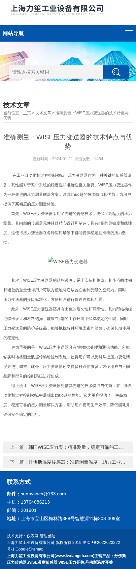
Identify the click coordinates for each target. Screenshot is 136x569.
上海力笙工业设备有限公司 (30, 542)
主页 (27, 113)
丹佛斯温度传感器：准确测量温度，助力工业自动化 (81, 462)
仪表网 (33, 536)
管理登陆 (47, 536)
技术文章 (43, 113)
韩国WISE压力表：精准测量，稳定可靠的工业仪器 (80, 447)
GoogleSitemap (30, 549)
